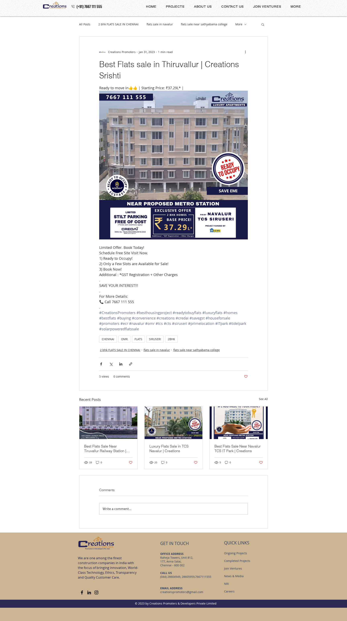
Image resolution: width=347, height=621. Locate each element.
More (238, 24)
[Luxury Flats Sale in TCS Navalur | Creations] (174, 422)
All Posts (84, 24)
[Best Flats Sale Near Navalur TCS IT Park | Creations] (239, 422)
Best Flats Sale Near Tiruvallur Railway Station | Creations (105, 448)
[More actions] (245, 51)
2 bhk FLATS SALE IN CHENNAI (118, 24)
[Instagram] (96, 592)
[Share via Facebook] (101, 364)
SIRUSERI (155, 339)
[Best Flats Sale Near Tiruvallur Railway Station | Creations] (108, 422)
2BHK (171, 339)
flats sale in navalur (160, 24)
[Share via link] (131, 364)
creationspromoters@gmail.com (181, 592)
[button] (175, 6)
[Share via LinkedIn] (121, 364)
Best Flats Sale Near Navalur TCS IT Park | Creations (237, 448)
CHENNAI (108, 339)
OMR (124, 339)
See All (263, 399)
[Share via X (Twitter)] (111, 364)
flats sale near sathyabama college (204, 24)
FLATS (138, 339)
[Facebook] (82, 592)
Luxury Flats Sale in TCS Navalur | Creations (169, 448)
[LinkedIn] (89, 592)
